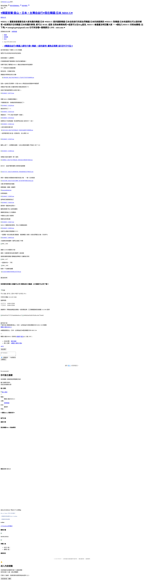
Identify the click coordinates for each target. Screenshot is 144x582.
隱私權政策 (81, 558)
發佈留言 (3, 359)
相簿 (5, 35)
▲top (2, 346)
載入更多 (3, 349)
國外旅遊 (13, 341)
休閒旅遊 (14, 31)
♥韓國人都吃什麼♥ (16, 343)
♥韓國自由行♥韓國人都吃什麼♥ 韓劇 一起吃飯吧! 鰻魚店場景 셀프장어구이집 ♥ (38, 46)
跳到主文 (3, 17)
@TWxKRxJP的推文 (6, 526)
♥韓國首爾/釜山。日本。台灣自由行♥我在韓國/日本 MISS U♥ (37, 12)
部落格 (6, 37)
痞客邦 (18, 336)
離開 (9, 578)
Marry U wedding (13, 516)
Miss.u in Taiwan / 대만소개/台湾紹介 (8, 513)
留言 (22, 336)
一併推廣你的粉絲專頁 (5, 516)
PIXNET (59, 558)
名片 (5, 39)
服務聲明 (88, 558)
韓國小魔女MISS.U (6, 327)
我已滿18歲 (4, 578)
